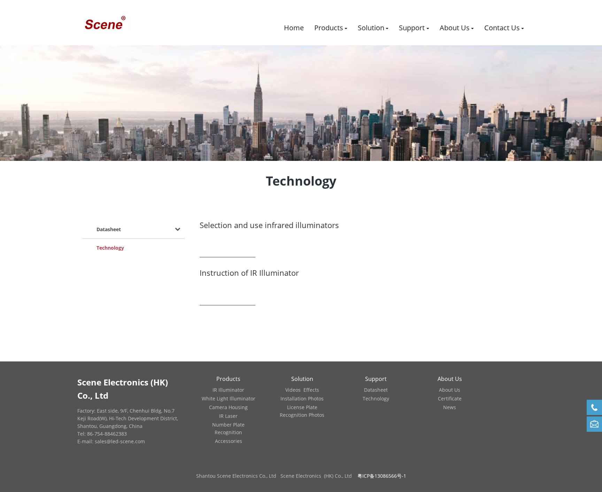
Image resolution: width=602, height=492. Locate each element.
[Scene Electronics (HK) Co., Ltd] (104, 22)
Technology (110, 247)
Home (294, 27)
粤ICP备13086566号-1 (381, 476)
